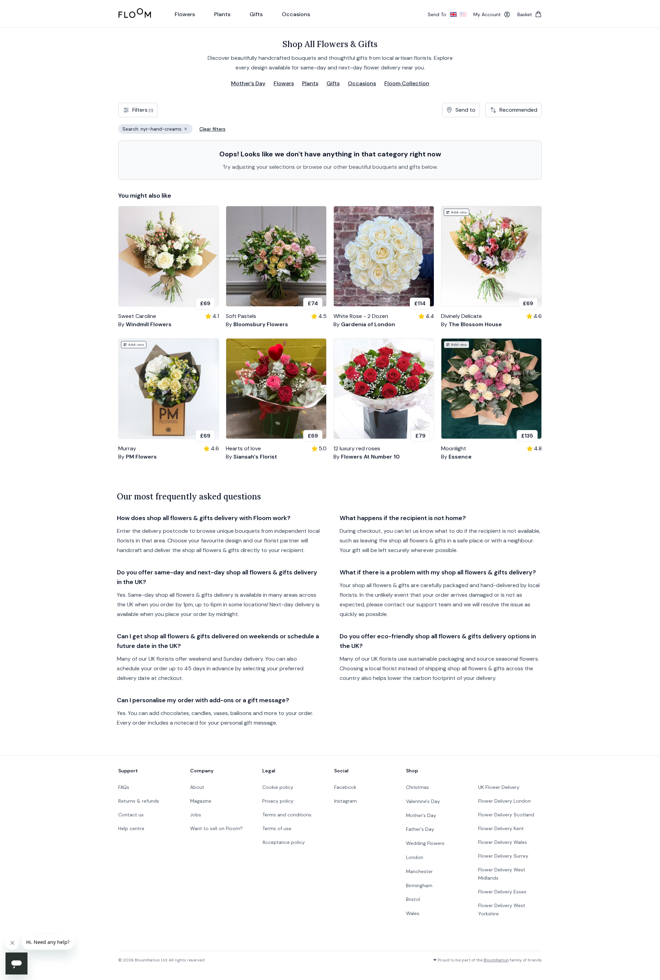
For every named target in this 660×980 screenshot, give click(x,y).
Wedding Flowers (425, 843)
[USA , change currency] (463, 14)
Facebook (345, 787)
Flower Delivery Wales (502, 842)
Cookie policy (277, 787)
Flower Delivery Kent (501, 828)
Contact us (131, 815)
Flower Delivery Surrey (503, 856)
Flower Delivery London (504, 801)
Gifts (333, 83)
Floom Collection (406, 83)
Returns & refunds (138, 801)
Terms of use (277, 828)
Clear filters (212, 129)
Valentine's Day (423, 801)
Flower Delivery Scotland (506, 815)
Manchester (419, 871)
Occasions (362, 83)
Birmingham (419, 885)
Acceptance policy (283, 842)
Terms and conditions (286, 815)
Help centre (131, 828)
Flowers (284, 83)
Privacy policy (278, 801)
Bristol (413, 899)
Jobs (195, 815)
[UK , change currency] (453, 14)
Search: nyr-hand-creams (157, 130)
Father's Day (420, 829)
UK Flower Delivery (498, 787)
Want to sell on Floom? (216, 828)
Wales (412, 913)
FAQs (123, 787)
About (197, 787)
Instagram (345, 801)
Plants (310, 83)
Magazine (200, 801)
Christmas (417, 787)
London (414, 857)
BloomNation (496, 960)
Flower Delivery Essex (502, 892)
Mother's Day (248, 83)
